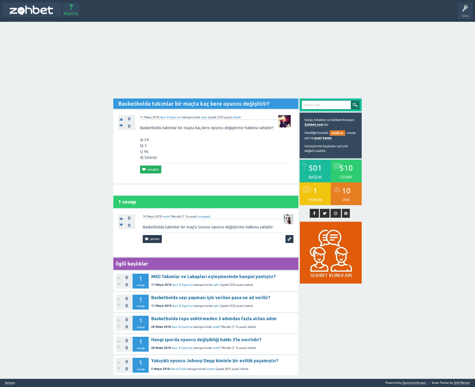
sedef (216, 327)
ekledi (237, 117)
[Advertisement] (237, 59)
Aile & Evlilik (178, 369)
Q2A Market (462, 383)
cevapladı (204, 216)
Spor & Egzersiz (170, 117)
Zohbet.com (314, 124)
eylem (211, 369)
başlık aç (337, 133)
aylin (216, 285)
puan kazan (323, 138)
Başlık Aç (71, 13)
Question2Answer (414, 383)
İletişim (10, 383)
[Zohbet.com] (31, 9)
